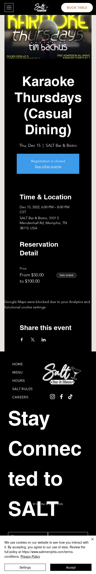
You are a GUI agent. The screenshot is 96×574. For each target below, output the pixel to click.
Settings (25, 567)
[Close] (89, 541)
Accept (71, 567)
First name (15, 528)
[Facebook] (61, 396)
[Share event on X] (33, 339)
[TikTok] (70, 396)
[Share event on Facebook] (22, 339)
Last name (55, 528)
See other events (48, 166)
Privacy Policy (30, 556)
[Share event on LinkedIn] (44, 339)
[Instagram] (52, 396)
